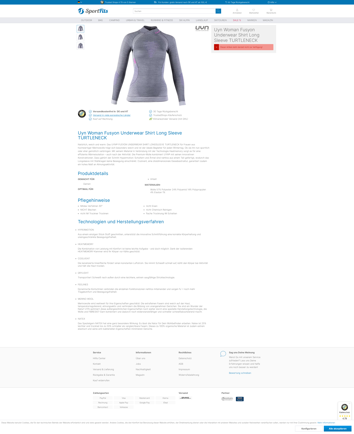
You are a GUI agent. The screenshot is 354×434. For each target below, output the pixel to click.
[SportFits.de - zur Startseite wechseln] (93, 11)
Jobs (138, 363)
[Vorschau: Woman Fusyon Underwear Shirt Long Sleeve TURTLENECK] (80, 28)
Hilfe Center (99, 358)
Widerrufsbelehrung (189, 374)
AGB (181, 363)
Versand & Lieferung (103, 369)
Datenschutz (185, 358)
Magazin (140, 374)
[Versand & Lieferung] (198, 398)
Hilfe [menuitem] (272, 2)
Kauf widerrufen (101, 380)
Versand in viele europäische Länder (112, 115)
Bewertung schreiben (240, 373)
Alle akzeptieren (338, 428)
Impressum (184, 369)
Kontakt (97, 363)
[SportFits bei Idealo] (240, 399)
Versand (183, 393)
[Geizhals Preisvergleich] (227, 399)
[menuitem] (251, 11)
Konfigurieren (308, 428)
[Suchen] (218, 11)
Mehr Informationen (326, 422)
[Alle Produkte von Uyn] (202, 28)
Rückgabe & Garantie (104, 374)
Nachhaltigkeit (143, 369)
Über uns (140, 358)
